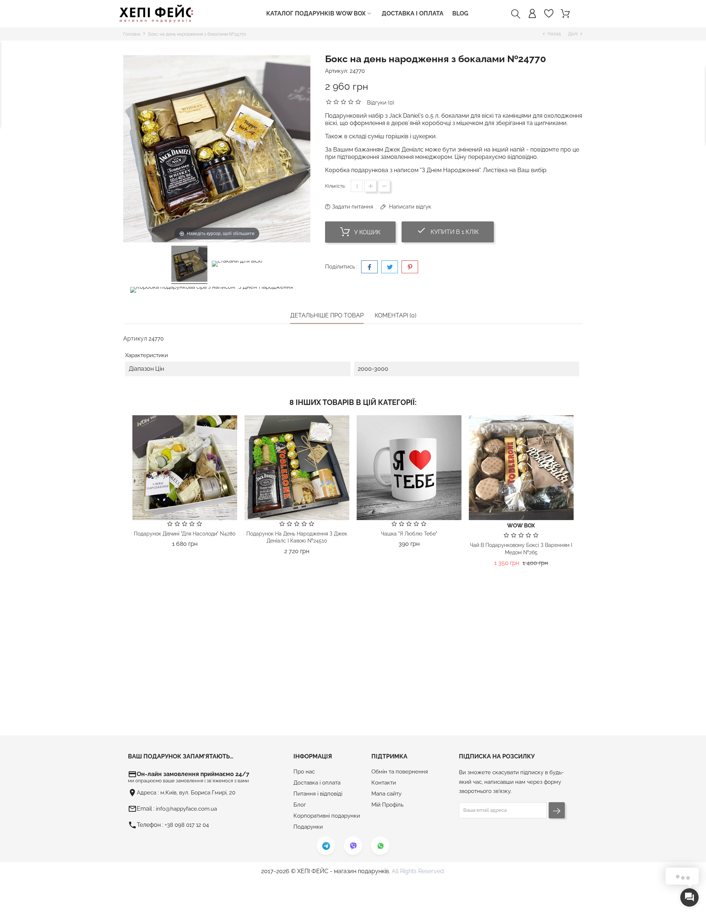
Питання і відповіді (317, 793)
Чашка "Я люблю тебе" (409, 534)
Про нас (304, 771)
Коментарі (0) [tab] (395, 315)
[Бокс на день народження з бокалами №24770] (189, 265)
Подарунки (308, 827)
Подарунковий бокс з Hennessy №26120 (184, 690)
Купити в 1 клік (455, 230)
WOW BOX (521, 525)
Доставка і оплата (412, 13)
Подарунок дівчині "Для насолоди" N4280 (185, 534)
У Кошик (367, 232)
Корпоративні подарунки (326, 815)
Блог (299, 804)
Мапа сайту (386, 793)
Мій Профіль (387, 804)
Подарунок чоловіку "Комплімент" (297, 701)
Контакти (383, 782)
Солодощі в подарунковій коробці (521, 701)
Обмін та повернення (399, 771)
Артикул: (336, 71)
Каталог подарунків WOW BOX (319, 13)
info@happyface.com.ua (186, 808)
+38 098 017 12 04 (187, 825)
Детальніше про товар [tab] (327, 315)
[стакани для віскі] (237, 265)
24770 (357, 71)
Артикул (135, 338)
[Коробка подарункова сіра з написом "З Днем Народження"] (212, 291)
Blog (460, 13)
